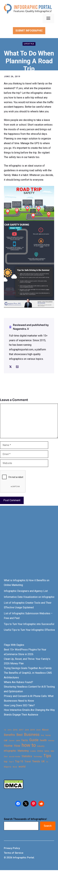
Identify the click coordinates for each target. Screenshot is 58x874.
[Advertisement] (29, 545)
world (22, 766)
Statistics (27, 756)
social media (14, 757)
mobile (33, 751)
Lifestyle (29, 44)
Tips (47, 756)
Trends (36, 761)
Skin (6, 757)
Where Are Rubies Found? (18, 682)
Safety (46, 751)
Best (19, 735)
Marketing (23, 750)
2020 (38, 730)
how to (29, 745)
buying (48, 735)
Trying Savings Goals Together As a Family (28, 668)
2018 (27, 730)
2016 (15, 730)
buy (42, 735)
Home (8, 746)
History (51, 740)
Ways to (7, 767)
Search (48, 825)
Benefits (9, 735)
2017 (21, 730)
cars (18, 740)
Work (15, 767)
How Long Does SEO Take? (19, 705)
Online (40, 751)
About (45, 729)
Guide (34, 740)
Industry (40, 746)
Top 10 (19, 761)
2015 (9, 730)
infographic (10, 750)
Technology (38, 757)
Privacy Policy (12, 848)
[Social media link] (10, 366)
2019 (32, 730)
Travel (27, 761)
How (17, 746)
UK (43, 761)
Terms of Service (13, 852)
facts (24, 740)
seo (52, 751)
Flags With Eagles (14, 644)
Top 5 (11, 762)
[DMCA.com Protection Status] (13, 787)
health (43, 740)
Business (31, 734)
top (5, 761)
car (5, 740)
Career (12, 741)
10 (5, 730)
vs (47, 762)
